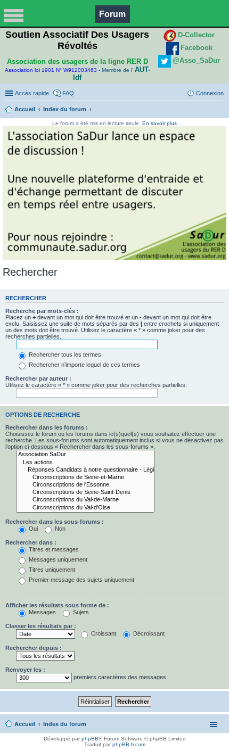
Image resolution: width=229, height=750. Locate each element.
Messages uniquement (57, 559)
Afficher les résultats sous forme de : (57, 605)
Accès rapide (32, 93)
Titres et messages (53, 549)
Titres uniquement (51, 569)
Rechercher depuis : (33, 648)
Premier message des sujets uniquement (80, 579)
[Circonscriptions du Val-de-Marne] (85, 500)
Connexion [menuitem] (210, 93)
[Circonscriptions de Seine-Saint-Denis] (85, 492)
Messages (41, 612)
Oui (32, 528)
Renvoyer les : (25, 669)
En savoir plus (159, 123)
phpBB (90, 738)
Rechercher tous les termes (64, 354)
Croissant (102, 633)
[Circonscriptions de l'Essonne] (85, 485)
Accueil (24, 109)
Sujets (80, 612)
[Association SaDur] (85, 454)
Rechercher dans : (30, 542)
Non (59, 528)
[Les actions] (85, 462)
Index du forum (64, 109)
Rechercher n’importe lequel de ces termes (83, 364)
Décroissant (148, 633)
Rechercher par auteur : (38, 378)
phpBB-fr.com (128, 744)
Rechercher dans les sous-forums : (54, 521)
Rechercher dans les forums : (46, 427)
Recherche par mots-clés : (42, 311)
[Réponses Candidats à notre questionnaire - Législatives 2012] (85, 470)
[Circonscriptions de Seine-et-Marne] (85, 477)
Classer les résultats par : (40, 626)
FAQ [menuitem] (68, 93)
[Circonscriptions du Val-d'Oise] (85, 508)
